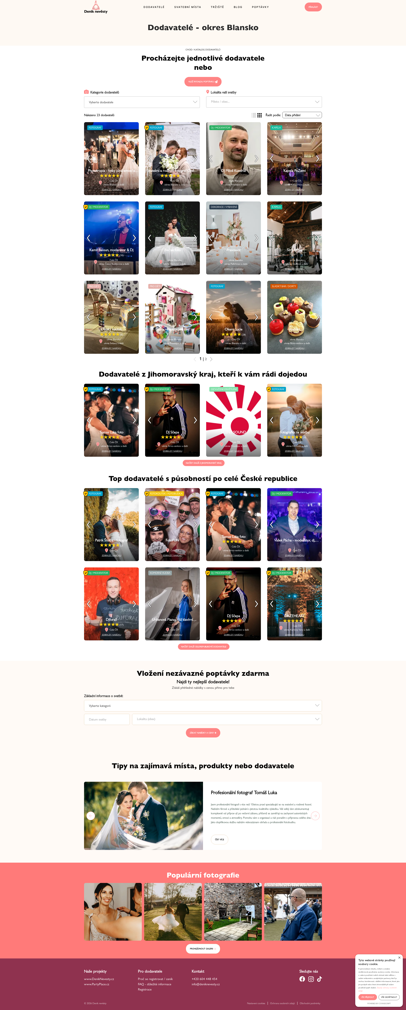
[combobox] (264, 102)
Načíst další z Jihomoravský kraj (203, 463)
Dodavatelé (154, 7)
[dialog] (379, 980)
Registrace (145, 989)
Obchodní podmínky (310, 1003)
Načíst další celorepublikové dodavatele (203, 646)
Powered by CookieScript (379, 1003)
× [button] (399, 958)
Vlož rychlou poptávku (201, 81)
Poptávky (260, 7)
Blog (238, 7)
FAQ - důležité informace (154, 984)
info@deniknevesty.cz (206, 984)
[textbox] (264, 102)
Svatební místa (187, 7)
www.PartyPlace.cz (96, 984)
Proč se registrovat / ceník (155, 979)
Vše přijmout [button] (367, 997)
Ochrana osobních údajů (282, 1003)
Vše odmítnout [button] (389, 997)
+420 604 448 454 (204, 979)
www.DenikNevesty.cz (99, 979)
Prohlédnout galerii (202, 948)
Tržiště (217, 7)
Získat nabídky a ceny (202, 732)
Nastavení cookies (256, 1003)
